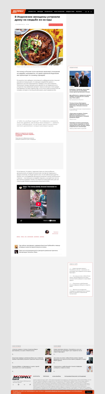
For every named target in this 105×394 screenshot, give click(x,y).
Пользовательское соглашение (75, 376)
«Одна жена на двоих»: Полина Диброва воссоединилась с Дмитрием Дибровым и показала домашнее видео (79, 115)
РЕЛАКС (79, 11)
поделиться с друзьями (56, 24)
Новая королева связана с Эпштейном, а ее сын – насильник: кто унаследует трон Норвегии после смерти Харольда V (68, 351)
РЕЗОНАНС (49, 11)
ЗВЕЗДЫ (40, 11)
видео (18, 236)
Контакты (36, 376)
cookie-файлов (17, 392)
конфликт (36, 236)
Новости (32, 11)
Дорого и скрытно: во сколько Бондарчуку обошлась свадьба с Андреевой (25, 134)
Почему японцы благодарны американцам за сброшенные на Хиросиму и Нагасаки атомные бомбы (79, 105)
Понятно (89, 392)
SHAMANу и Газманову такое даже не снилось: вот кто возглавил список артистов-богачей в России (79, 91)
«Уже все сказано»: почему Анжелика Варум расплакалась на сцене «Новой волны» (25, 350)
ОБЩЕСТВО (70, 11)
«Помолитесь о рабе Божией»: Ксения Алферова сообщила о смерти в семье (68, 367)
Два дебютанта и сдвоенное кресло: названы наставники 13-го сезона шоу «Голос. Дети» (80, 96)
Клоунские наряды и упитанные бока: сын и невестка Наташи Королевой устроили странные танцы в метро (28, 358)
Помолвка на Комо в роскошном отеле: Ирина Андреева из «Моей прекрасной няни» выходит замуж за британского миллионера (79, 124)
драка (22, 236)
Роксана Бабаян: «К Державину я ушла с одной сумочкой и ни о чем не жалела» (25, 367)
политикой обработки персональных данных (57, 391)
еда (26, 236)
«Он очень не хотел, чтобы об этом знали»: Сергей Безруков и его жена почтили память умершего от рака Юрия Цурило (70, 359)
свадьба (42, 236)
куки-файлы (56, 376)
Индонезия (30, 236)
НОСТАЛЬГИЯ (59, 11)
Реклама (46, 376)
